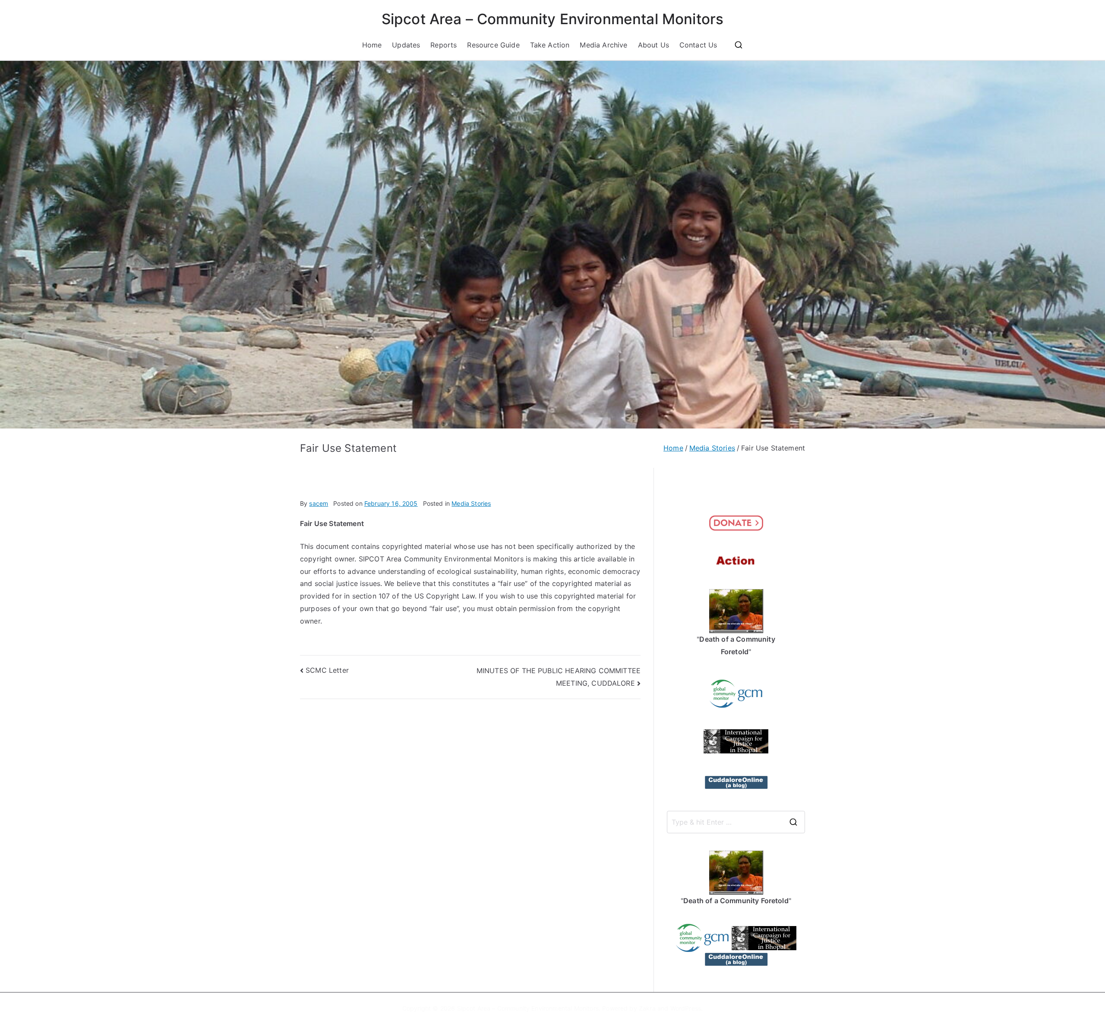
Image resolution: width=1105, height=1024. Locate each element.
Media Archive (603, 45)
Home (372, 45)
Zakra (647, 1008)
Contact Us (698, 45)
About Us (653, 45)
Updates (406, 45)
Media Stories (471, 503)
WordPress (685, 1008)
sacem (318, 503)
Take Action (550, 45)
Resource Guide (493, 45)
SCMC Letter (327, 670)
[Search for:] (736, 822)
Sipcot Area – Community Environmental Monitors (552, 19)
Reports (443, 45)
